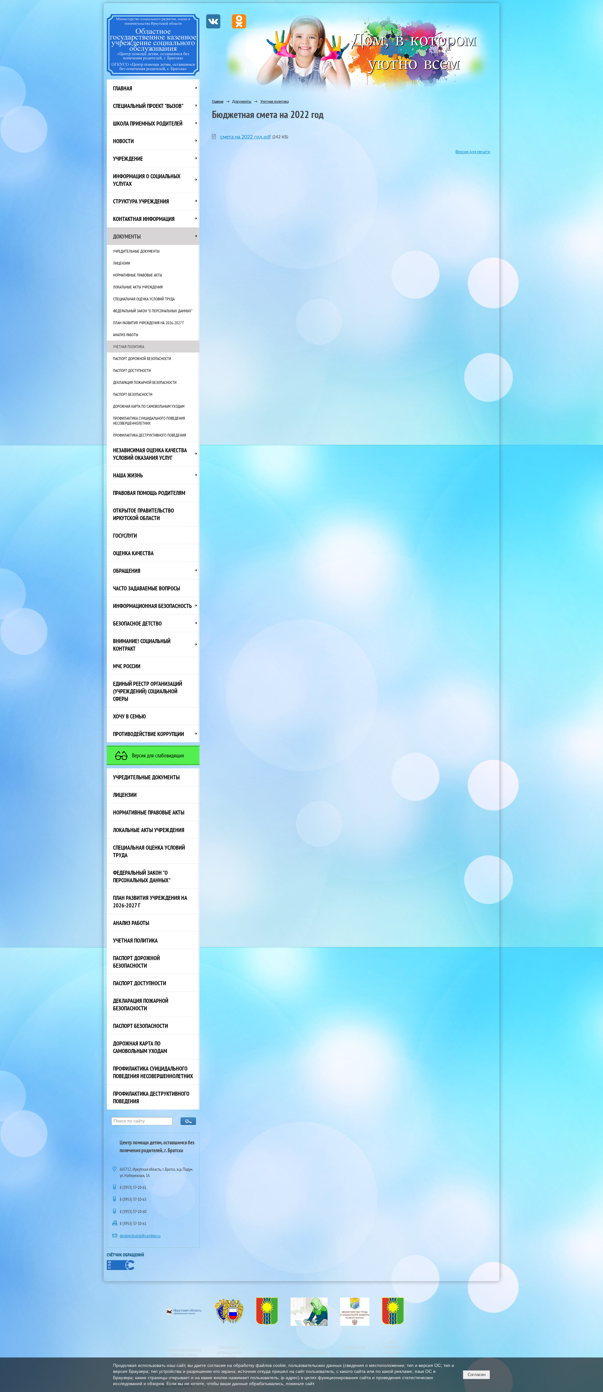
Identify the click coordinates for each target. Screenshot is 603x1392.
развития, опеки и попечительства (184, 1357)
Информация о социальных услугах (147, 179)
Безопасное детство (137, 623)
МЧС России (126, 666)
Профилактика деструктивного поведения (149, 435)
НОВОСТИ (123, 141)
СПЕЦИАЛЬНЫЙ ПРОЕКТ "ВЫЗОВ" (148, 106)
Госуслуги (125, 535)
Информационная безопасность (152, 606)
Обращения (126, 570)
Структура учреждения (141, 201)
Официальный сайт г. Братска (266, 1354)
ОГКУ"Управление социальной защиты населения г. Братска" (393, 1354)
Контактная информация (144, 219)
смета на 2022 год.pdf (245, 136)
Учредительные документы (136, 251)
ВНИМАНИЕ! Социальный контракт (142, 644)
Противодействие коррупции (148, 734)
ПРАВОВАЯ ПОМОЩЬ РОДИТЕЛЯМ (149, 493)
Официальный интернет (228, 1349)
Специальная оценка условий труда (144, 298)
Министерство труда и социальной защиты (354, 1354)
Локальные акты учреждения (138, 286)
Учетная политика (128, 346)
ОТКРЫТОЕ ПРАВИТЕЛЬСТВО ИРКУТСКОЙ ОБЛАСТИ (143, 514)
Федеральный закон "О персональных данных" (153, 310)
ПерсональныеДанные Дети (309, 1354)
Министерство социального (184, 1349)
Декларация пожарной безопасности (145, 382)
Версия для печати (472, 152)
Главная (122, 88)
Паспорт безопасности (132, 394)
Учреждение (128, 158)
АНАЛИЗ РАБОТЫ (125, 334)
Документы (127, 236)
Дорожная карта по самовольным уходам (148, 406)
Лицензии (121, 263)
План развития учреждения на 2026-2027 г (148, 322)
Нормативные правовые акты (137, 274)
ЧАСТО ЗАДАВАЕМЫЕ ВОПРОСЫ (146, 588)
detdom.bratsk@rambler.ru (140, 1236)
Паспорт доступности (132, 370)
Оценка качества (133, 553)
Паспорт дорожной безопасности (142, 358)
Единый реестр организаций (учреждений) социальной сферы (147, 691)
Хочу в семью (129, 716)
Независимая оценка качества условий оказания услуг (150, 453)
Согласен (477, 1374)
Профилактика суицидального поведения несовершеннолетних (149, 421)
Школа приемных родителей (147, 123)
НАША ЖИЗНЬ (128, 475)
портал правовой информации (230, 1356)
